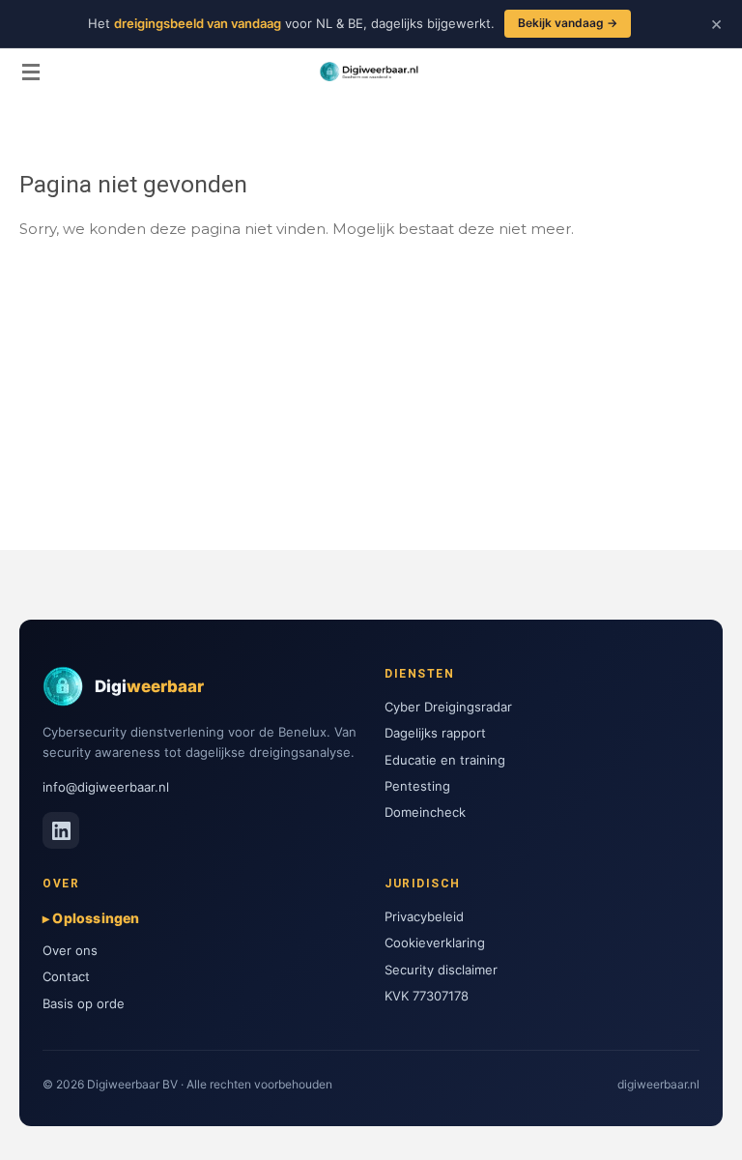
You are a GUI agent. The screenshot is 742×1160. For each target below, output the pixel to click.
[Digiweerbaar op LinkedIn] (61, 830)
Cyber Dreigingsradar (448, 706)
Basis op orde (84, 1003)
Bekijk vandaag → (567, 22)
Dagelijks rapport (435, 732)
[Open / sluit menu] (31, 71)
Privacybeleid (424, 916)
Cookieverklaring (435, 942)
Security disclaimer (441, 969)
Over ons (70, 950)
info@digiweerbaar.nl (106, 787)
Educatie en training (445, 760)
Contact (66, 976)
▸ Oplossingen (91, 918)
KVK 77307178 (427, 995)
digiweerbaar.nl (658, 1084)
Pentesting (417, 786)
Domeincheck (425, 812)
